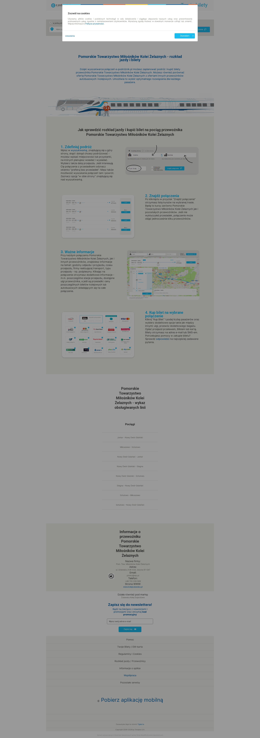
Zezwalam (184, 36)
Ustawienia (70, 36)
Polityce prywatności (94, 23)
